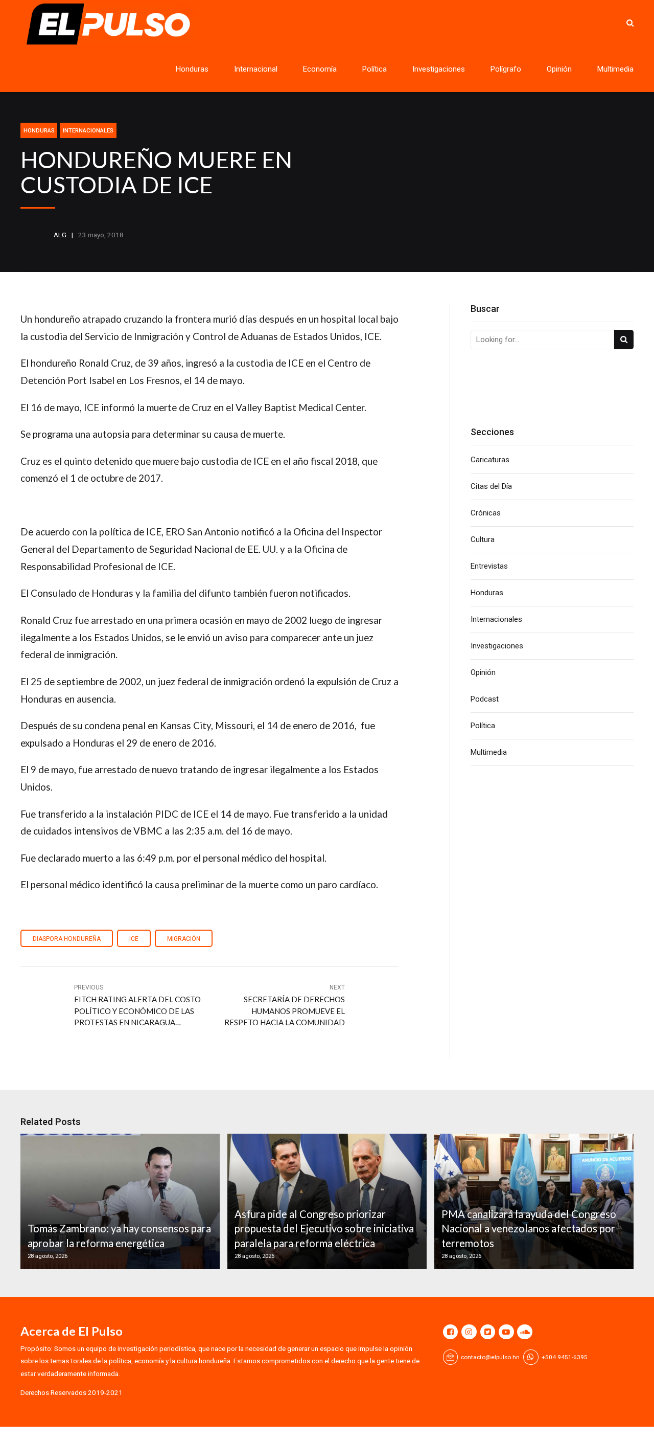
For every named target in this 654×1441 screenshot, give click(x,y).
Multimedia (615, 69)
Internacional (255, 69)
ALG (60, 235)
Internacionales (88, 130)
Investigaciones (438, 69)
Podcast (485, 699)
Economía (320, 69)
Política (374, 69)
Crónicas (486, 512)
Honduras (192, 69)
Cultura (483, 539)
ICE (133, 938)
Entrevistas (489, 566)
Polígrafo (506, 69)
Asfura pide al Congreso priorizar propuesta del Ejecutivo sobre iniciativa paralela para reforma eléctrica (324, 1228)
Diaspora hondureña (67, 938)
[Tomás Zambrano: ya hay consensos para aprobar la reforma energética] (118, 1201)
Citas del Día (491, 486)
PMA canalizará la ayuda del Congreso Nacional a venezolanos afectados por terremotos (528, 1228)
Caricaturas (490, 459)
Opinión (559, 69)
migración (183, 938)
